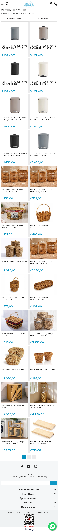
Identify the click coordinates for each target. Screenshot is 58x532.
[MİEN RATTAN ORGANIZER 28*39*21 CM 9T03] (14, 212)
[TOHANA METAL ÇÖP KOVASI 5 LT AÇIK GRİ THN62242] (14, 104)
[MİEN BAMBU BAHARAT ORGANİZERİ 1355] (43, 428)
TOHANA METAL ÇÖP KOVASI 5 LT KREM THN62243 (43, 119)
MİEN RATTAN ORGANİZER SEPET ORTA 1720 (13, 191)
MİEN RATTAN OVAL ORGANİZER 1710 (39, 299)
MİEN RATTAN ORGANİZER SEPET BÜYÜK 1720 (42, 263)
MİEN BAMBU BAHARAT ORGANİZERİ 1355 (40, 442)
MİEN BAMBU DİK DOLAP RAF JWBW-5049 (43, 407)
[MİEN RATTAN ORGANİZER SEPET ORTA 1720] (14, 176)
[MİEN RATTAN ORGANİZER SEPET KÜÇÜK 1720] (43, 176)
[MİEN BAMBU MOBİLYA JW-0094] (14, 392)
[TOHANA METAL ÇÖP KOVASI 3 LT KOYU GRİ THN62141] (14, 32)
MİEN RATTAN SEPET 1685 (13, 370)
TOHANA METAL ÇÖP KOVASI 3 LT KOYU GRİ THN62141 (15, 47)
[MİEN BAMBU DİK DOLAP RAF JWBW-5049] (43, 392)
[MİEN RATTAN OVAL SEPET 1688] (43, 212)
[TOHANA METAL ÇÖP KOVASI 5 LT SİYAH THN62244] (14, 140)
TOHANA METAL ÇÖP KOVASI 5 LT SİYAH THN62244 (15, 155)
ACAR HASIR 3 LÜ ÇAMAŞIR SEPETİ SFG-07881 (42, 335)
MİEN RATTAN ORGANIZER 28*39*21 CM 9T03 (13, 227)
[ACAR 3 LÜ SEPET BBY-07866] (14, 248)
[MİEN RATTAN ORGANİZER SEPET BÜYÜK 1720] (43, 248)
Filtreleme (43, 18)
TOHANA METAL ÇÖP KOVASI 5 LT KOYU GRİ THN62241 (43, 155)
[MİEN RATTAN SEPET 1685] (14, 356)
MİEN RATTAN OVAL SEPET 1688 (42, 227)
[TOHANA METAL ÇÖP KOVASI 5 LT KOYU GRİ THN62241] (43, 140)
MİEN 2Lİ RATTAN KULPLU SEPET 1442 (13, 299)
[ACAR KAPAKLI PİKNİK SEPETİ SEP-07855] (14, 320)
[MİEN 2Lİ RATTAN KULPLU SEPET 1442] (14, 284)
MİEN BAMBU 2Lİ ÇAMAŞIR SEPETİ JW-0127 (13, 442)
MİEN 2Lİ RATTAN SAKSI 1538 (42, 370)
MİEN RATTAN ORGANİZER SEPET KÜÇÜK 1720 (42, 191)
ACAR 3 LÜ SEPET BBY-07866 (14, 262)
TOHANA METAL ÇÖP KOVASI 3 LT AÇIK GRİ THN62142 (43, 47)
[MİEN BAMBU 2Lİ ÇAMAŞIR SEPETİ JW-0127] (14, 428)
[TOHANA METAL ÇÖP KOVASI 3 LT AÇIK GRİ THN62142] (43, 32)
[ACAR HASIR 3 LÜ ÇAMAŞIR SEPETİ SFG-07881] (43, 320)
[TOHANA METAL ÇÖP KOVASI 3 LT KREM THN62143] (43, 68)
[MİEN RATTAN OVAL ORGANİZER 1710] (43, 284)
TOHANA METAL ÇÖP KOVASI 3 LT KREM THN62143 (43, 83)
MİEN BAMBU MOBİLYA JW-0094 (13, 407)
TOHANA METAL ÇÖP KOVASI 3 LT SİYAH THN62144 (15, 83)
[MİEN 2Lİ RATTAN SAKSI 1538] (43, 356)
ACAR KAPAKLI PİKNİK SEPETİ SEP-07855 (14, 335)
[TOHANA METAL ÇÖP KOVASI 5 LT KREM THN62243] (43, 104)
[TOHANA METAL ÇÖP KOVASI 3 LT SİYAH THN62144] (14, 68)
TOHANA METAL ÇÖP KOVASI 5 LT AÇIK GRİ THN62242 (15, 119)
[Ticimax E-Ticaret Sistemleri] (29, 529)
